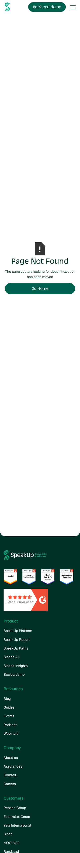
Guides (9, 707)
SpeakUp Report (17, 639)
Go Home (40, 288)
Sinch (8, 834)
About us (11, 757)
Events (9, 716)
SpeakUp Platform (18, 630)
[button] (72, 7)
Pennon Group (15, 808)
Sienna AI (11, 657)
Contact (10, 775)
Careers (10, 784)
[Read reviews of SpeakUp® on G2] (26, 599)
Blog (7, 698)
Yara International (17, 825)
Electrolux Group (17, 816)
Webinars (11, 733)
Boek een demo (47, 7)
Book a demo (14, 674)
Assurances (13, 766)
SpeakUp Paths (16, 648)
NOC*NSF (12, 843)
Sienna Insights (16, 665)
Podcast (10, 725)
